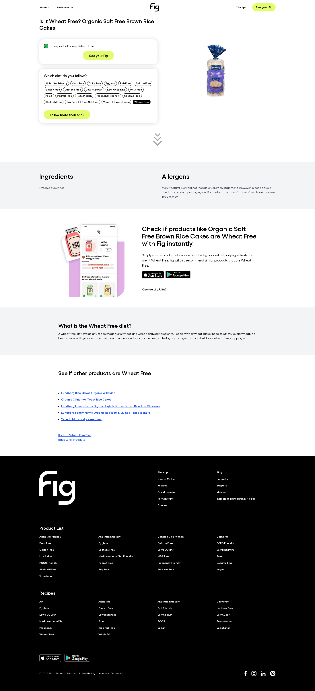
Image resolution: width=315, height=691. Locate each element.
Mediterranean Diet (51, 621)
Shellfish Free (53, 101)
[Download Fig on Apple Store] (50, 658)
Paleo (48, 95)
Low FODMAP (94, 89)
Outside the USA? (154, 289)
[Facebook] (245, 673)
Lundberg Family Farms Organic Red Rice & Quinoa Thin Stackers (105, 412)
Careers (162, 505)
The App (241, 7)
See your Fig (264, 7)
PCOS (161, 621)
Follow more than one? (67, 115)
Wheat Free (141, 101)
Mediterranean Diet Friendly (115, 556)
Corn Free (78, 83)
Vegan (107, 101)
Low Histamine (116, 89)
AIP (41, 601)
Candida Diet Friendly (171, 536)
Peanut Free (64, 95)
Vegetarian (123, 101)
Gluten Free (52, 89)
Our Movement (167, 492)
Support (222, 485)
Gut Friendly (165, 608)
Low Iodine (45, 556)
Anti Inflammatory (109, 536)
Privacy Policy (87, 673)
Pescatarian (84, 95)
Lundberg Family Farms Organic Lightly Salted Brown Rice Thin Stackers (110, 406)
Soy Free (72, 101)
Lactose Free (73, 89)
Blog (219, 472)
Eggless (110, 83)
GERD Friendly (225, 543)
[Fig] (154, 7)
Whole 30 (104, 634)
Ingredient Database (111, 673)
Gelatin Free (143, 83)
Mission (221, 492)
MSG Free (136, 89)
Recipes (162, 485)
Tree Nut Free (90, 101)
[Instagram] (253, 673)
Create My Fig (166, 479)
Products (222, 479)
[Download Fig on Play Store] (76, 658)
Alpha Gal (104, 601)
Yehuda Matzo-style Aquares (81, 419)
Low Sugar (223, 614)
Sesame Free (132, 95)
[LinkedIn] (263, 673)
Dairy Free (95, 83)
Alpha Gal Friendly (56, 83)
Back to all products (71, 439)
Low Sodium (165, 614)
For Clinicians (166, 498)
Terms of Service (65, 673)
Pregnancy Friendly (107, 95)
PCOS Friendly (48, 562)
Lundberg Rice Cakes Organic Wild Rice (88, 392)
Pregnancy (45, 627)
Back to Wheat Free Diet (74, 435)
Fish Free (125, 83)
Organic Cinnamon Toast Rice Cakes (86, 399)
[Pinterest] (273, 673)
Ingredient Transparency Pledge (236, 498)
